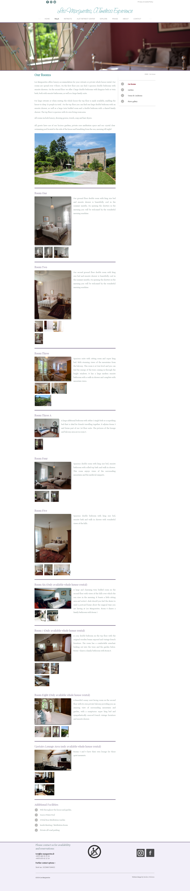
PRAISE (115, 19)
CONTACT (137, 19)
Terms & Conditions (135, 95)
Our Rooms (152, 74)
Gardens (131, 90)
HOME (47, 19)
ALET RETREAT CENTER (86, 19)
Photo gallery (132, 101)
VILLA (57, 19)
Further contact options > (45, 862)
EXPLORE (103, 19)
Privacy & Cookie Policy (145, 2)
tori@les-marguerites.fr (45, 853)
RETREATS (68, 19)
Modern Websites (149, 877)
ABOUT (126, 19)
